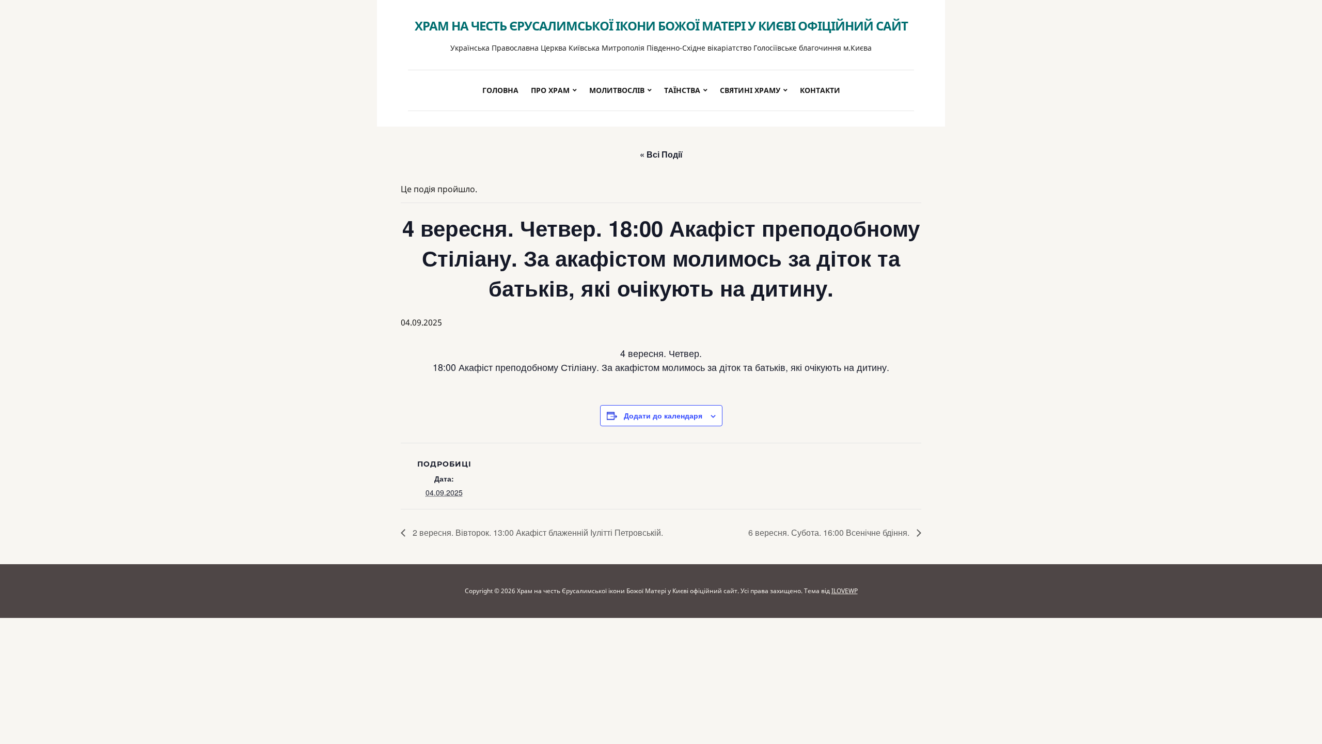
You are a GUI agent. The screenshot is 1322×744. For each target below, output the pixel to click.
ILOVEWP (844, 590)
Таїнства (682, 90)
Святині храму (750, 90)
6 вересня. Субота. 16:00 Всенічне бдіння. (829, 532)
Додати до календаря (663, 415)
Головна (500, 90)
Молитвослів (616, 90)
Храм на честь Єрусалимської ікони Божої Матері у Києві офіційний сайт (661, 25)
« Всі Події (661, 154)
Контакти (820, 90)
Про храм (550, 90)
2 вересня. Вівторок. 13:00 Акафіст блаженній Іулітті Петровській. (537, 532)
